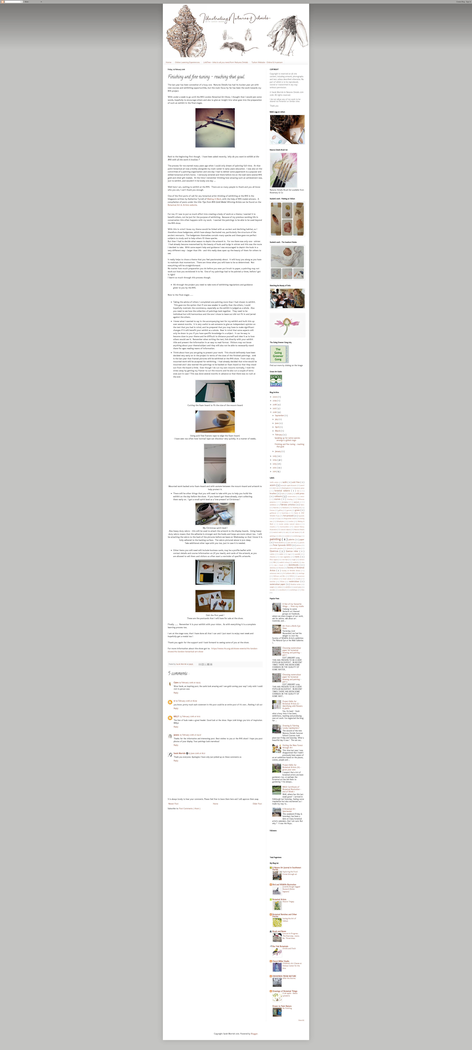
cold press (300, 493)
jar (274, 518)
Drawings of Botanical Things (284, 991)
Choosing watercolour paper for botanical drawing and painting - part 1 (291, 651)
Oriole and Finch (289, 948)
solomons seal (275, 573)
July (277, 419)
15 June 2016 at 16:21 (197, 753)
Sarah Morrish (179, 753)
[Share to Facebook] (208, 664)
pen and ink (292, 542)
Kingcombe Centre (290, 518)
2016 (275, 412)
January (278, 451)
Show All (301, 1020)
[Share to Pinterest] (211, 664)
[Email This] (200, 664)
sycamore (301, 576)
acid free (296, 482)
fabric (302, 505)
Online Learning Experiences (187, 62)
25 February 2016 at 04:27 (190, 735)
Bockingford (286, 488)
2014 (275, 460)
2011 (275, 471)
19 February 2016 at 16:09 (186, 701)
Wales (282, 581)
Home (168, 62)
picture (299, 545)
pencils (302, 542)
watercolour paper (278, 584)
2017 (275, 408)
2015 (275, 456)
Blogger (254, 1034)
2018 (275, 404)
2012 (275, 467)
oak (287, 532)
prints (299, 548)
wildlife (288, 587)
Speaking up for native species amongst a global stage (287, 439)
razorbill (298, 554)
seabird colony (284, 562)
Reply (176, 693)
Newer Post (173, 804)
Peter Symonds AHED (282, 545)
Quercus (275, 551)
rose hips (285, 559)
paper (302, 539)
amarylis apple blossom (289, 485)
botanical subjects (283, 490)
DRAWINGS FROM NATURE (284, 976)
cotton (302, 496)
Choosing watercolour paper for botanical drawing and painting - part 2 (291, 678)
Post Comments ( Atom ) (189, 808)
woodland (283, 590)
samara (301, 559)
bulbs (290, 493)
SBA (274, 562)
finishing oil (297, 507)
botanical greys (299, 488)
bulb (283, 493)
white (280, 587)
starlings (301, 573)
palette (291, 539)
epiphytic (297, 502)
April (277, 427)
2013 (275, 464)
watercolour (294, 581)
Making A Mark (214, 199)
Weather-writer (295, 584)
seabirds (296, 562)
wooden (273, 590)
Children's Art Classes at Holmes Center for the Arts (292, 965)
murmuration (285, 527)
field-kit (276, 507)
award (302, 485)
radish (281, 554)
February (279, 434)
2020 (275, 397)
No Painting (287, 1008)
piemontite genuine (276, 548)
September (280, 415)
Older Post (257, 804)
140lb (285, 482)
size (303, 562)
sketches (273, 568)
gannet (289, 510)
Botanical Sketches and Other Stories (284, 915)
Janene (176, 735)
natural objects (286, 529)
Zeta (302, 590)
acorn (273, 485)
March (278, 431)
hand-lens (286, 513)
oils (280, 536)
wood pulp (298, 587)
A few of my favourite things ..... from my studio (293, 605)
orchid (287, 536)
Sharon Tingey (288, 901)
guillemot (273, 513)
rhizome (273, 557)
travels (298, 579)
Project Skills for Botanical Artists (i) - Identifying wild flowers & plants (292, 705)
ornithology (297, 536)
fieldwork (285, 507)
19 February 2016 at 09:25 (189, 682)
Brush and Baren (279, 931)
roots (297, 557)
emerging (285, 502)
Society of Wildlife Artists (291, 570)
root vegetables (285, 557)
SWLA (291, 576)
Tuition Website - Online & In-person (267, 62)
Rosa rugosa (274, 559)
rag (289, 554)
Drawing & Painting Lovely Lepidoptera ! (290, 726)
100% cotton (274, 482)
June (277, 423)
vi (174, 701)
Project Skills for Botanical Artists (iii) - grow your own (291, 767)
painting (276, 539)
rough (294, 559)
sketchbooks (294, 565)
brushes (273, 493)
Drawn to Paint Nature (281, 1006)
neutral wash (277, 532)
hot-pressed (288, 516)
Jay (279, 518)
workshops (294, 590)
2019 (275, 400)
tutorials (273, 581)
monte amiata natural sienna (290, 524)
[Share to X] (205, 664)
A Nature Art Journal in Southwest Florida (286, 868)
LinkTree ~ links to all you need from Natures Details (225, 62)
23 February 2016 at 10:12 (190, 716)
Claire (176, 682)
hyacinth (301, 516)
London (291, 521)
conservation (291, 496)
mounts (273, 527)
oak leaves (295, 532)
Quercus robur (293, 551)
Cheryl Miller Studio (280, 961)
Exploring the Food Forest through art (290, 873)
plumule (290, 548)
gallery (280, 510)
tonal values (287, 579)
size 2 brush (279, 565)
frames (272, 510)
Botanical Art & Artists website (182, 205)
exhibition (273, 505)
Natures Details (299, 529)
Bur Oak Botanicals (280, 946)
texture (276, 579)
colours (278, 496)
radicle (272, 554)
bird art (276, 488)
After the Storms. (289, 978)
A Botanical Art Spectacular (288, 810)
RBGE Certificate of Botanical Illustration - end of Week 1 (291, 789)
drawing (290, 499)
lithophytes (281, 521)
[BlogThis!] (202, 664)
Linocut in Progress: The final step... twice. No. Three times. (291, 935)
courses (278, 499)
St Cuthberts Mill (289, 573)
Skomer (281, 568)
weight (272, 587)
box (299, 491)
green (298, 510)
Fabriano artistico (288, 504)
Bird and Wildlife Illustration (284, 884)
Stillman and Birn (279, 576)
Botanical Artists (279, 899)
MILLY (176, 716)
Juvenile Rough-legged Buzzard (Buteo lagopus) (291, 889)
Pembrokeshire (279, 542)
